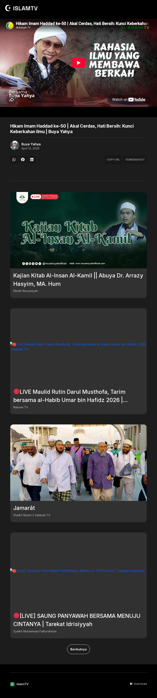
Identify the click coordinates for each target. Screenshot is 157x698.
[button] (14, 160)
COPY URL (113, 159)
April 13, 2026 (30, 148)
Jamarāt (24, 508)
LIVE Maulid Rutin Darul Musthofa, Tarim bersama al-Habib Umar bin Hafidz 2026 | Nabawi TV (69, 400)
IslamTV (23, 684)
